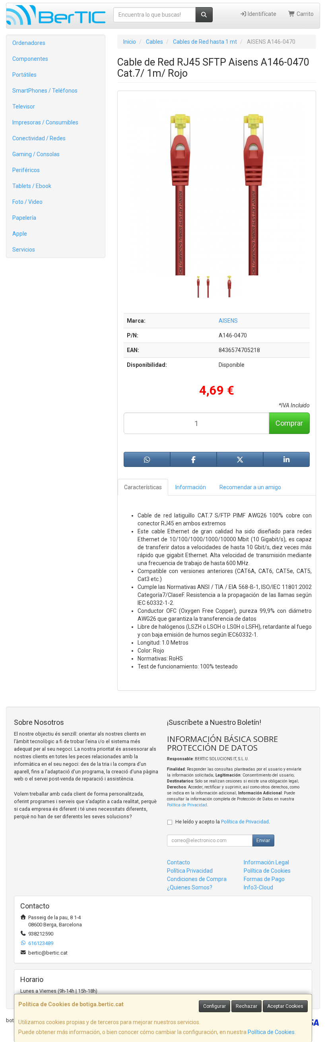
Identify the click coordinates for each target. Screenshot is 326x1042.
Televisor (23, 106)
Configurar (214, 1006)
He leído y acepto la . (222, 822)
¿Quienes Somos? (189, 887)
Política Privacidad (190, 871)
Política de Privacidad (187, 805)
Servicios (23, 249)
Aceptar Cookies (285, 1006)
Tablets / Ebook (31, 186)
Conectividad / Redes (39, 138)
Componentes (30, 59)
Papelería (24, 218)
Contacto (178, 862)
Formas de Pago (264, 879)
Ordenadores (28, 43)
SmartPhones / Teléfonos (45, 90)
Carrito (304, 14)
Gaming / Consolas (36, 154)
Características (143, 487)
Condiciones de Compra (197, 879)
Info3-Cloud (258, 887)
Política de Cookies (271, 1032)
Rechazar (246, 1006)
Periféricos (26, 170)
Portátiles (24, 75)
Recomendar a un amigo (250, 487)
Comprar (289, 423)
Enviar (263, 840)
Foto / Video (27, 202)
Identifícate (261, 14)
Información (190, 487)
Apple (19, 233)
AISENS (228, 321)
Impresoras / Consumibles (45, 122)
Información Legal (266, 862)
